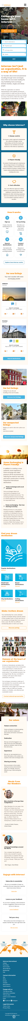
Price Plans (6, 965)
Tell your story (14, 927)
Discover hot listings (14, 397)
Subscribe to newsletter (9, 993)
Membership (6, 970)
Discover (3, 570)
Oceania (5, 982)
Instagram (15, 1000)
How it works (6, 966)
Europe (5, 981)
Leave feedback (14, 909)
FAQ (4, 972)
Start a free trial (9, 31)
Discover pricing (14, 628)
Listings (5, 963)
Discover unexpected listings (14, 436)
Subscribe (14, 891)
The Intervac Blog (7, 991)
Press (4, 998)
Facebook (7, 1000)
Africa (4, 979)
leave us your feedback (9, 996)
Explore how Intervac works (14, 262)
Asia (4, 977)
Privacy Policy (6, 1008)
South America (6, 986)
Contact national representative (13, 696)
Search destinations (14, 358)
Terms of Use (6, 1006)
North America (6, 984)
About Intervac (6, 968)
